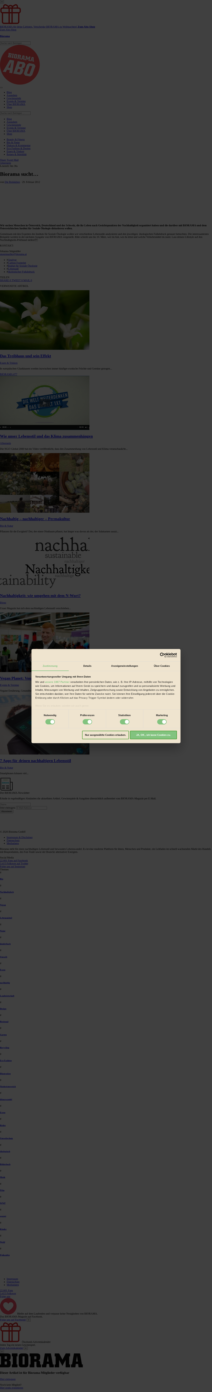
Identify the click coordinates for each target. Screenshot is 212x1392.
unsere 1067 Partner (57, 682)
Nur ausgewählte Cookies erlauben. (105, 735)
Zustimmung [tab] (50, 665)
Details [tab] (87, 665)
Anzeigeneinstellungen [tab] (124, 665)
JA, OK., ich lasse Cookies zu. (153, 735)
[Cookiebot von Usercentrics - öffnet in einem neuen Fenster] (162, 655)
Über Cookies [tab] (162, 665)
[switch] (87, 721)
